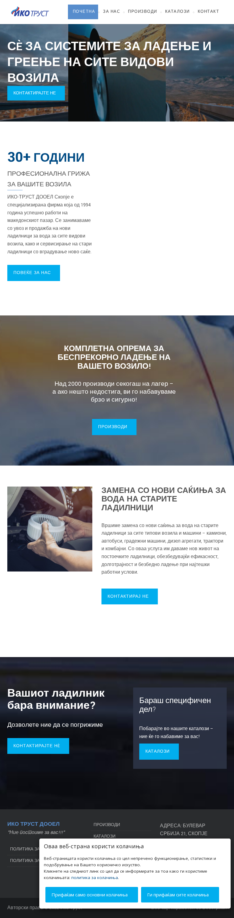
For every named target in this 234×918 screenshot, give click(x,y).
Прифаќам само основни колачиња (90, 895)
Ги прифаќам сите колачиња (178, 895)
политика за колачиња (94, 877)
